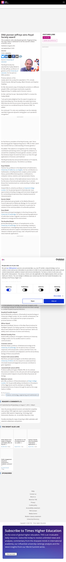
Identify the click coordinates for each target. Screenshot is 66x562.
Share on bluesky (2, 56)
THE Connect (33, 511)
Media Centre (33, 513)
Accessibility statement (33, 508)
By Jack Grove (17, 446)
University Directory (33, 519)
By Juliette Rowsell (5, 467)
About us (33, 497)
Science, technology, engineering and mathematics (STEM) (24, 395)
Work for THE (33, 500)
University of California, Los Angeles (12, 170)
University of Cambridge (8, 214)
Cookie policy (33, 505)
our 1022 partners (12, 268)
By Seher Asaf (4, 446)
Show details (57, 296)
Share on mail (17, 56)
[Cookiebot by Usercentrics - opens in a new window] (57, 259)
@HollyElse (8, 53)
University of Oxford (7, 361)
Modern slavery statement (33, 516)
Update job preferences (50, 40)
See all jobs (47, 37)
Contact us (33, 494)
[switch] (25, 290)
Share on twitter (10, 56)
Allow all (53, 301)
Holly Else (3, 50)
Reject (32, 301)
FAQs (33, 491)
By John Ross (31, 446)
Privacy (33, 502)
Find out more (11, 554)
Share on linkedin (6, 56)
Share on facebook (13, 56)
